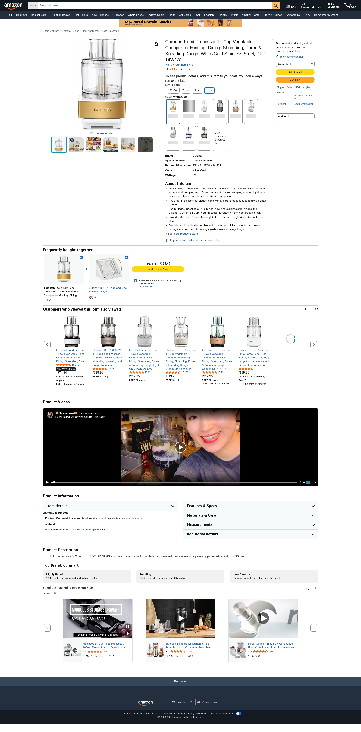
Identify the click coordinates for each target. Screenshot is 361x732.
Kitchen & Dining (70, 31)
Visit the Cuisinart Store (179, 64)
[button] (8, 15)
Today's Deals (155, 14)
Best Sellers (81, 14)
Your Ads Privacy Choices (222, 713)
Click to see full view (102, 133)
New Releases (100, 14)
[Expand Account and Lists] (323, 7)
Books (171, 14)
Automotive (294, 14)
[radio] (59, 144)
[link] (109, 269)
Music (234, 14)
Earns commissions (89, 412)
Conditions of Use (133, 713)
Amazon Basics (61, 14)
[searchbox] (155, 5)
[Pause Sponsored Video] (127, 626)
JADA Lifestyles (302, 87)
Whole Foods (136, 14)
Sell (198, 14)
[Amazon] (13, 5)
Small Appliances (90, 31)
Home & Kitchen (51, 31)
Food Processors (110, 31)
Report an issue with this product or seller (194, 240)
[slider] (174, 482)
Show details (145, 286)
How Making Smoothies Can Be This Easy (79, 416)
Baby (307, 14)
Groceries (118, 14)
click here (136, 517)
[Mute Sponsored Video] (127, 633)
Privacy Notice (152, 713)
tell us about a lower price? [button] (84, 529)
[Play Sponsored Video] (180, 618)
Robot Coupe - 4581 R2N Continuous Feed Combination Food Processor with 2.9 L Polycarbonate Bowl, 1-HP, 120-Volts (271, 645)
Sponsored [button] (48, 593)
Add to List (284, 116)
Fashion (209, 14)
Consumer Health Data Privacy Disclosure (184, 713)
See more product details (183, 233)
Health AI (21, 14)
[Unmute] (314, 482)
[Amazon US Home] (145, 703)
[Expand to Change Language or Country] (295, 7)
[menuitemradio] (308, 482)
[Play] (46, 482)
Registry (222, 14)
